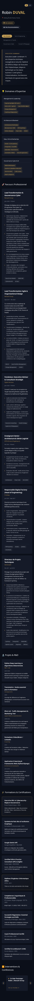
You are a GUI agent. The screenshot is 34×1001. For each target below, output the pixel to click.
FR (26, 5)
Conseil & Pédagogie (24, 44)
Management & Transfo (9, 40)
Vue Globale (6, 36)
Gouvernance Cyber (8, 44)
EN (30, 5)
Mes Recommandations (12, 27)
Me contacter (9, 23)
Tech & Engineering (20, 36)
